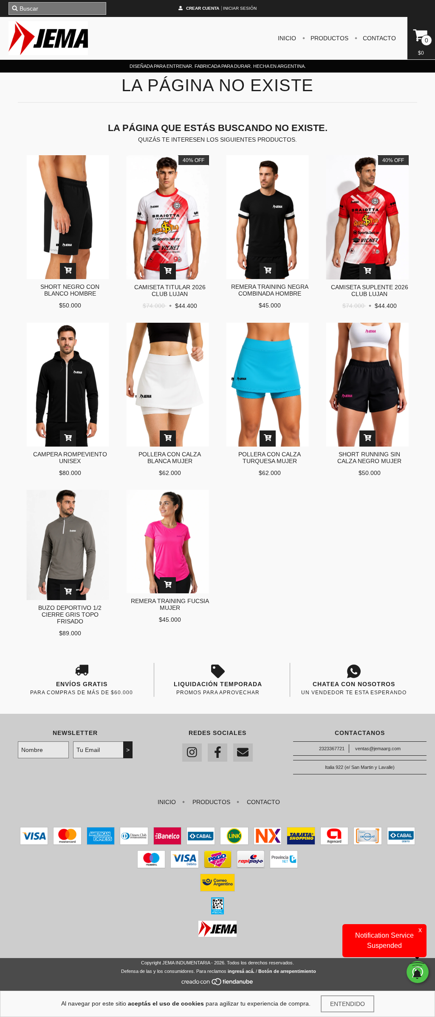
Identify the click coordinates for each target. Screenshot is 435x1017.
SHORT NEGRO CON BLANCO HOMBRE (69, 290)
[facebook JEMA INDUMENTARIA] (217, 752)
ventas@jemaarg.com (378, 748)
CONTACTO (378, 38)
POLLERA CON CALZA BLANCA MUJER (169, 457)
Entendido (347, 1003)
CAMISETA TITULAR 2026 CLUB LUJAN (170, 290)
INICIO (287, 38)
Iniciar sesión (240, 8)
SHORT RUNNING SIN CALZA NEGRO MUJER (369, 457)
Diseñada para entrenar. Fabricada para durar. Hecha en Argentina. (218, 66)
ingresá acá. (241, 971)
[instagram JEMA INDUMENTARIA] (192, 752)
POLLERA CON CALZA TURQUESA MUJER (269, 457)
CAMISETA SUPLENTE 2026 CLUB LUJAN (369, 290)
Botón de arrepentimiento (287, 971)
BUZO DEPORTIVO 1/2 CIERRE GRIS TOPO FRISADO (70, 614)
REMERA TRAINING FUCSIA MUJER (170, 604)
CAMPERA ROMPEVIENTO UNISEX (70, 457)
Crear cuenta (202, 8)
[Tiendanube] (218, 984)
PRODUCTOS (328, 38)
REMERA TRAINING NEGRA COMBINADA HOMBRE (269, 290)
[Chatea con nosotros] (353, 671)
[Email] (243, 752)
